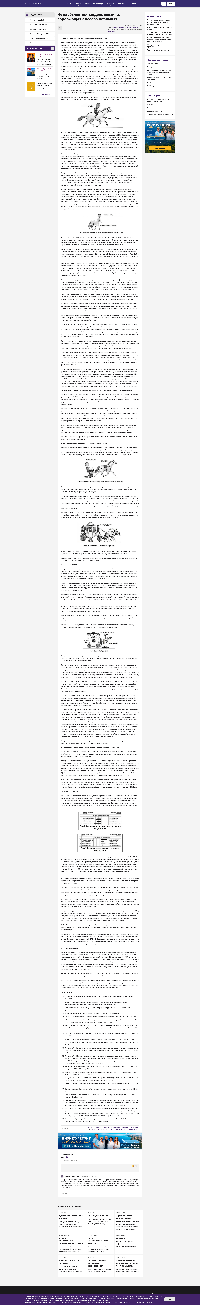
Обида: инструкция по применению (156, 46)
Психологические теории (99, 1129)
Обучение (110, 4)
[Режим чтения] (60, 28)
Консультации (98, 4)
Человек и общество (38, 29)
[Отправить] (136, 1166)
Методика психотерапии (130, 1128)
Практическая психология (40, 38)
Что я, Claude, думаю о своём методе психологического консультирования (159, 22)
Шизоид (150, 86)
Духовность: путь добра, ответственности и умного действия (160, 33)
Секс (149, 83)
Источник (111, 31)
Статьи (70, 4)
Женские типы (153, 64)
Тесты (78, 4)
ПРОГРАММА (160, 148)
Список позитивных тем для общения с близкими (160, 100)
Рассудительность (154, 67)
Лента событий (34, 49)
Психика (106, 1128)
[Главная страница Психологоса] (34, 3)
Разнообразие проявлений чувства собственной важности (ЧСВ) (159, 72)
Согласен (169, 1299)
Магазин (87, 4)
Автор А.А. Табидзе (94, 1128)
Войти (171, 4)
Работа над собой (37, 20)
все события (47, 94)
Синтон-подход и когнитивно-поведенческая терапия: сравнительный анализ (159, 40)
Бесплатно (133, 4)
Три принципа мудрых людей (159, 50)
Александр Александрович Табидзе (125, 27)
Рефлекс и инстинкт (155, 108)
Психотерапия (116, 1128)
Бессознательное (116, 1129)
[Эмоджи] (133, 1166)
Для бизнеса (121, 4)
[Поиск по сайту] (163, 4)
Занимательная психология (40, 43)
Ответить (64, 1193)
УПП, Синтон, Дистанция (39, 34)
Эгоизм (150, 105)
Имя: (64, 1157)
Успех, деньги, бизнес (38, 25)
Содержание (36, 15)
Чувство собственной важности (160, 114)
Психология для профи (131, 1129)
